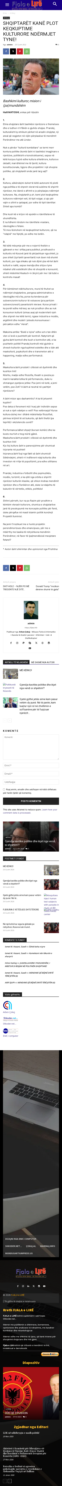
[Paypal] (24, 643)
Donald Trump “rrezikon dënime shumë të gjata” (47, 588)
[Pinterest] (20, 51)
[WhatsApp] (27, 51)
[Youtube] (31, 648)
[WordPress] (50, 643)
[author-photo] (31, 619)
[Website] (43, 643)
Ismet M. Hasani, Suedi (15, 946)
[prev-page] (5, 720)
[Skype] (31, 643)
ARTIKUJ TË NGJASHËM (16, 662)
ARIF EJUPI (9, 982)
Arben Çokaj (9, 1012)
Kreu (5, 13)
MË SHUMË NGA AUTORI (42, 662)
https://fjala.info (31, 628)
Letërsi (8, 1409)
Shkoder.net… (9, 1023)
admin (10, 44)
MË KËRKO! (26, 670)
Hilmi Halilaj (11, 963)
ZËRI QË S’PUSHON (16, 1413)
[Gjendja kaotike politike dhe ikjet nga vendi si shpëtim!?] (10, 688)
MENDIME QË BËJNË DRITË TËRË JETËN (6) (36, 982)
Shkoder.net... (9, 1318)
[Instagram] (18, 643)
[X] (13, 51)
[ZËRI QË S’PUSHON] (31, 1393)
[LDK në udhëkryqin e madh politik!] (53, 1436)
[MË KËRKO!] (10, 674)
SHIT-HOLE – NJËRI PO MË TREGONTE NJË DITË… (16, 588)
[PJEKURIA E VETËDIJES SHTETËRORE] (51, 913)
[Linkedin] (28, 1286)
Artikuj (12, 13)
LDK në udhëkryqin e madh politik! (21, 1433)
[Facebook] (6, 51)
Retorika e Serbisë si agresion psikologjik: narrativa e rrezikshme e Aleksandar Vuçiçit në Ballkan (22, 1469)
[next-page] (10, 720)
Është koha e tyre (37, 946)
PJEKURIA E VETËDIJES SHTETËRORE (21, 909)
